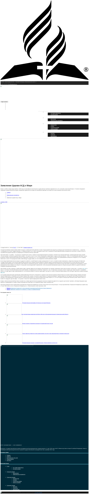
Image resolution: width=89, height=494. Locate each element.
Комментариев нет (27, 247)
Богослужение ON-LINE (12, 106)
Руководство (54, 125)
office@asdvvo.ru (13, 84)
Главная (8, 103)
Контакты (9, 109)
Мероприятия (54, 136)
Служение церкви (48, 132)
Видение (53, 133)
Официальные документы (57, 120)
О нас (45, 112)
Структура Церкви (48, 123)
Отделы (52, 126)
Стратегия (53, 134)
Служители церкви (55, 127)
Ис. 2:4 (84, 268)
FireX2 (14, 247)
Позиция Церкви (48, 117)
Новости (9, 105)
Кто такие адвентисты (56, 113)
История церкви (54, 114)
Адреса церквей (54, 128)
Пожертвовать (10, 107)
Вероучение (53, 119)
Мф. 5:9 (2, 272)
